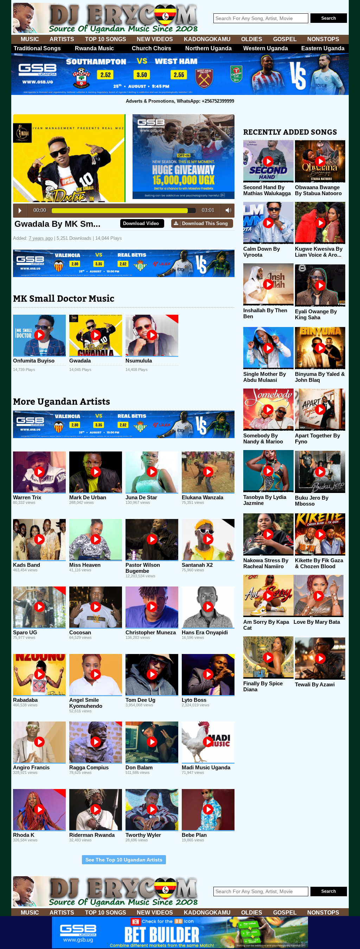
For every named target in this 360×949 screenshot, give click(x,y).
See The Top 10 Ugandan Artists (123, 860)
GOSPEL (285, 39)
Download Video (141, 223)
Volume (226, 210)
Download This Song (205, 223)
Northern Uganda (208, 48)
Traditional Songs (37, 48)
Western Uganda (265, 48)
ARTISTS (62, 39)
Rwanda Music (94, 48)
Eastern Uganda (323, 48)
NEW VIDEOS (155, 39)
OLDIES (251, 39)
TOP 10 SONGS (105, 39)
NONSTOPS (323, 39)
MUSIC (30, 39)
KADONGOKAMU (207, 39)
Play (20, 210)
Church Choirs (151, 48)
